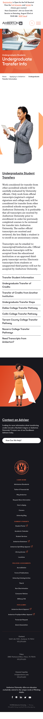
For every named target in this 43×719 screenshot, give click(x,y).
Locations (21, 557)
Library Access (20, 552)
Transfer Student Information (18, 277)
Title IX (21, 583)
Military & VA (21, 599)
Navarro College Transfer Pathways (15, 331)
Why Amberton (21, 495)
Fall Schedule (16, 5)
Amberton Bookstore (20, 541)
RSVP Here (23, 16)
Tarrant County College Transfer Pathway (20, 321)
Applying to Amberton (17, 76)
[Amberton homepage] (12, 24)
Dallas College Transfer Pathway (20, 308)
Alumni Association (21, 625)
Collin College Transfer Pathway (19, 313)
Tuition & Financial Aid (21, 489)
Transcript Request (21, 620)
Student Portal (20, 526)
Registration (7, 2)
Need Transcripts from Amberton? (14, 340)
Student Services (21, 536)
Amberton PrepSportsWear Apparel (20, 614)
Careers (21, 510)
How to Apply (21, 505)
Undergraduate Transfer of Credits (16, 285)
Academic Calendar (21, 531)
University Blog (21, 515)
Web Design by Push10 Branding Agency (23, 707)
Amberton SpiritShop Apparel (20, 547)
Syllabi (28, 5)
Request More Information (21, 500)
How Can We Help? (13, 440)
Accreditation (21, 567)
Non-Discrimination (21, 588)
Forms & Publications (22, 573)
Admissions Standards (21, 484)
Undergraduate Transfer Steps (18, 302)
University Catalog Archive (21, 578)
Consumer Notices (21, 593)
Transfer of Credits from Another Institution (20, 294)
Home (4, 76)
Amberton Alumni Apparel (20, 609)
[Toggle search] (32, 24)
